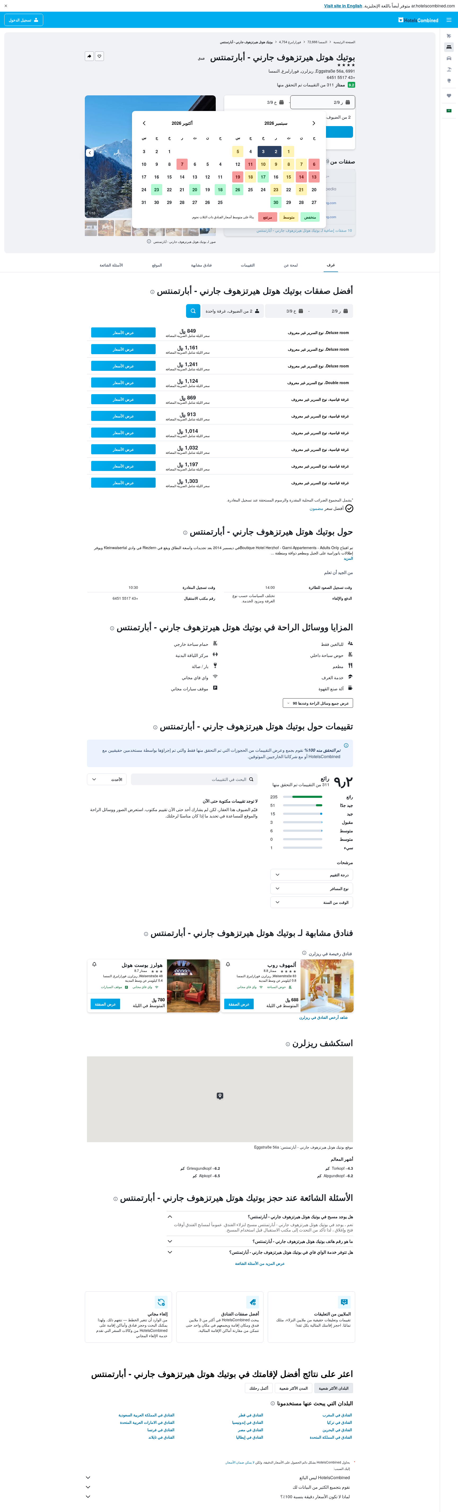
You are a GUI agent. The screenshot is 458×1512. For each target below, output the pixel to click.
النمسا (322, 41)
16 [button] (276, 177)
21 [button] (301, 189)
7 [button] (301, 164)
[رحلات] (449, 95)
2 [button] (276, 151)
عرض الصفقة (238, 1004)
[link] (323, 1017)
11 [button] (250, 164)
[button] (6, 6)
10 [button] (263, 164)
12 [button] (237, 164)
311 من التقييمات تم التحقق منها (305, 85)
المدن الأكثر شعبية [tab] (293, 1388)
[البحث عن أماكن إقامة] (449, 47)
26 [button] (237, 189)
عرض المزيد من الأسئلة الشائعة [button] (260, 1263)
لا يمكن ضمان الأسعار (240, 1462)
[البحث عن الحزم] (449, 69)
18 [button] (250, 177)
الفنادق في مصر (250, 1429)
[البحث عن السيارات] (449, 58)
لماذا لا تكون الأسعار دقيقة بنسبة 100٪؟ (315, 1496)
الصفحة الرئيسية (344, 41)
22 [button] (288, 189)
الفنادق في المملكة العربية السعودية (146, 1414)
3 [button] (263, 151)
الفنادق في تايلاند (161, 1437)
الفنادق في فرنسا (160, 1429)
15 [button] (288, 177)
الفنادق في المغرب (337, 1414)
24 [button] (263, 189)
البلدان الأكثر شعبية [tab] (334, 1388)
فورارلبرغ (294, 41)
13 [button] (314, 177)
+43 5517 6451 (341, 77)
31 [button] (144, 202)
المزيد (348, 558)
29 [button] (288, 202)
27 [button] (314, 202)
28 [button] (301, 202)
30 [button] (276, 202)
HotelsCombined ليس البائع (325, 1477)
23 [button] (276, 189)
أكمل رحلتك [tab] (258, 1388)
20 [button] (314, 189)
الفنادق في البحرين (337, 1429)
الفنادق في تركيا (339, 1422)
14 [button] (301, 177)
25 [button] (250, 189)
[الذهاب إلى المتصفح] (449, 80)
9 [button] (276, 164)
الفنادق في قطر (251, 1414)
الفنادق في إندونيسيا (247, 1422)
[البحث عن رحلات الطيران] (449, 36)
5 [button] (238, 151)
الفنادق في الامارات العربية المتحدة (147, 1422)
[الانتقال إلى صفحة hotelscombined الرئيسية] (418, 19)
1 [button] (289, 151)
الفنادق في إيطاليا (249, 1437)
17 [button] (263, 177)
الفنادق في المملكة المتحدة (331, 1437)
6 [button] (314, 164)
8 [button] (289, 164)
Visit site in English (343, 6)
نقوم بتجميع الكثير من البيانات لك (321, 1487)
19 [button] (237, 177)
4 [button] (250, 151)
